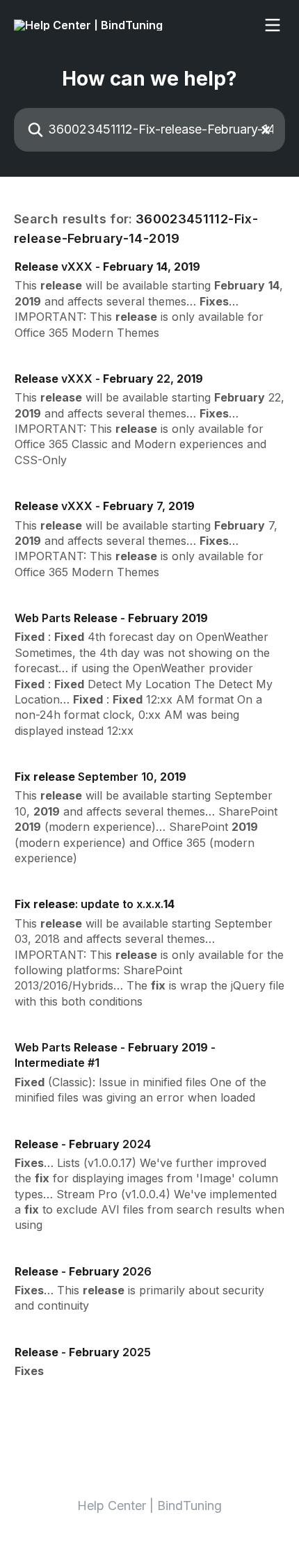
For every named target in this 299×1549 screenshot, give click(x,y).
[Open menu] (272, 25)
